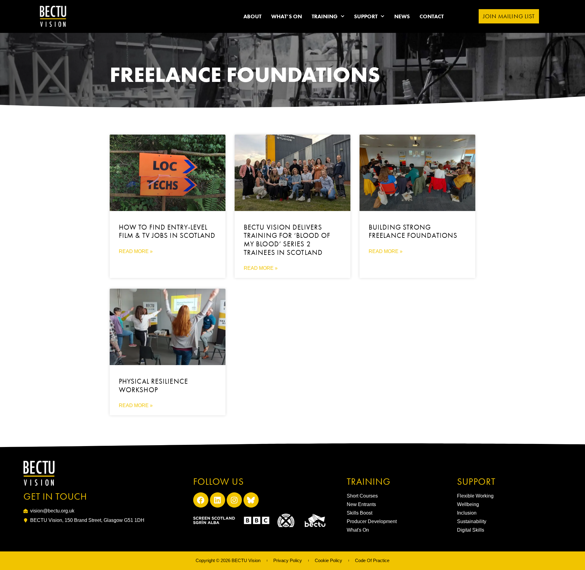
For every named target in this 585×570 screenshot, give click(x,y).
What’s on (286, 16)
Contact (432, 16)
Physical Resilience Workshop (153, 385)
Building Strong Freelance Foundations (413, 231)
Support (366, 16)
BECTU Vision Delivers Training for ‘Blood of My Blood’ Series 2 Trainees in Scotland (287, 240)
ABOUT (252, 16)
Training (325, 16)
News (402, 16)
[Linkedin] (217, 500)
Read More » (136, 251)
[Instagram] (234, 500)
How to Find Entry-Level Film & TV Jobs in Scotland (167, 231)
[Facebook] (200, 500)
